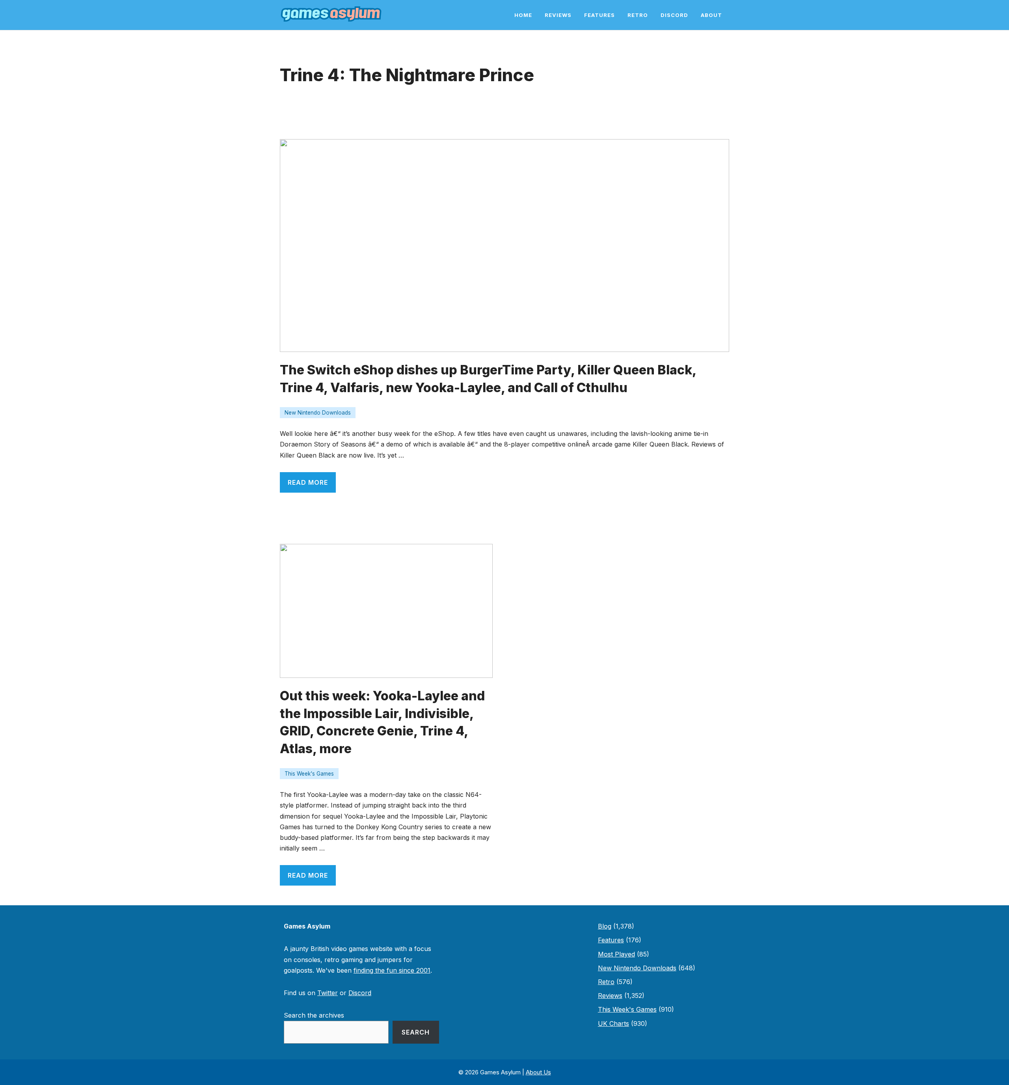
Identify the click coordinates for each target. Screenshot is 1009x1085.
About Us (538, 1072)
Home (523, 15)
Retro (637, 15)
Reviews (558, 15)
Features (599, 15)
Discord (674, 15)
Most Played (616, 954)
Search (416, 1032)
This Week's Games (309, 773)
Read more (308, 482)
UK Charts (613, 1023)
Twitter (327, 993)
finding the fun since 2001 (392, 970)
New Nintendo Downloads (318, 412)
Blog (604, 926)
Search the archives (314, 1015)
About (711, 15)
